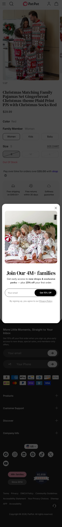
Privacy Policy (45, 301)
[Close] (56, 208)
